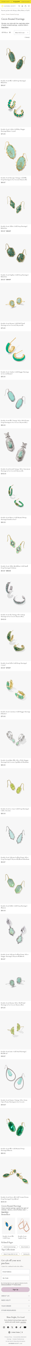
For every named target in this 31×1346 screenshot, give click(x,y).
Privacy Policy (17, 1284)
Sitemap (9, 1339)
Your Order (6, 1306)
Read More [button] (4, 27)
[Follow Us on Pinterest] (16, 1327)
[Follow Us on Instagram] (4, 1327)
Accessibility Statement (19, 1337)
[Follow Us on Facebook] (8, 1327)
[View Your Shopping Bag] (25, 6)
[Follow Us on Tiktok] (20, 1327)
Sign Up (15, 1289)
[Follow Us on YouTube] (25, 1327)
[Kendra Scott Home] (5, 1)
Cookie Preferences (18, 1339)
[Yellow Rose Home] (16, 1)
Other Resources (8, 1310)
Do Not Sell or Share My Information (15, 1341)
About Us (5, 1296)
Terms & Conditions (6, 1284)
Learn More (23, 1322)
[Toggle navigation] (28, 6)
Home (3, 14)
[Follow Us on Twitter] (12, 1327)
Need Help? (6, 1300)
